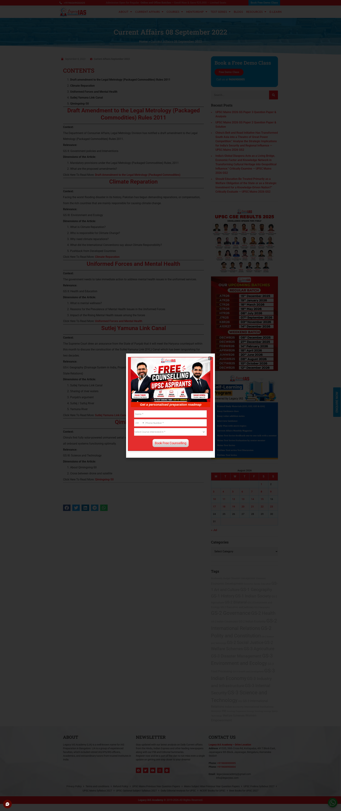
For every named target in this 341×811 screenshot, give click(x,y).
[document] (170, 405)
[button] (210, 358)
